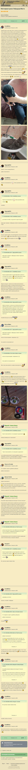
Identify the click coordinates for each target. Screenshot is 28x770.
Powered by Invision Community (14, 768)
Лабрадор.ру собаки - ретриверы (13, 1)
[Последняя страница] (26, 21)
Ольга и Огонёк (16, 611)
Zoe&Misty (6, 15)
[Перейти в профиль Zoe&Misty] (2, 27)
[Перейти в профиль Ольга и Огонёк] (2, 465)
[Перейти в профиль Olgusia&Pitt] (2, 166)
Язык (3, 763)
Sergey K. (15, 701)
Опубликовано (11, 27)
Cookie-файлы (14, 765)
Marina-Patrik (16, 526)
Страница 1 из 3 (14, 21)
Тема (7, 763)
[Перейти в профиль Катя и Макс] (2, 325)
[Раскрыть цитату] (3, 196)
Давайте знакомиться (13, 16)
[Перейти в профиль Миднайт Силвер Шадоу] (2, 426)
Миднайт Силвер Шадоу (18, 664)
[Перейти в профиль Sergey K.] (2, 544)
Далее (23, 21)
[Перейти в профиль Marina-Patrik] (2, 477)
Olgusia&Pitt (15, 252)
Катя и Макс (15, 353)
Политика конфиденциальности (18, 763)
